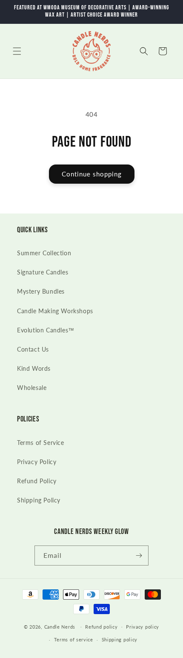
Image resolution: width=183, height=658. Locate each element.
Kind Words (34, 368)
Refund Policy (37, 481)
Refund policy (101, 626)
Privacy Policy (36, 461)
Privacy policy (142, 626)
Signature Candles (42, 272)
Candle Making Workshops (55, 311)
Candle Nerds (60, 626)
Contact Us (33, 349)
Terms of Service (40, 442)
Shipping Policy (38, 500)
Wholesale (31, 387)
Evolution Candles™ (45, 330)
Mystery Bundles (41, 291)
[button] (17, 51)
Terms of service (73, 639)
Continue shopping (92, 174)
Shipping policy (120, 639)
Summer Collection (44, 253)
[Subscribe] (138, 555)
